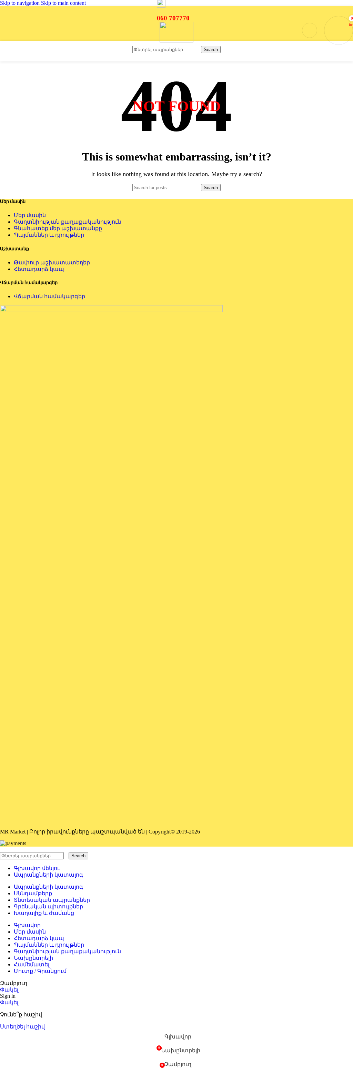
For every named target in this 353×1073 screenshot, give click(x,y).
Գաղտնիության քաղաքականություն (67, 222)
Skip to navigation (20, 3)
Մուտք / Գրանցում (40, 971)
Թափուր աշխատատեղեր (52, 262)
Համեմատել (31, 964)
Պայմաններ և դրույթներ (49, 235)
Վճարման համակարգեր (49, 296)
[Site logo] (176, 40)
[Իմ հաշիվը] (310, 30)
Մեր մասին (30, 215)
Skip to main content (63, 3)
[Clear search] (199, 49)
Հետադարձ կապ (39, 269)
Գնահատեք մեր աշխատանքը (58, 228)
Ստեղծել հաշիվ (22, 1027)
